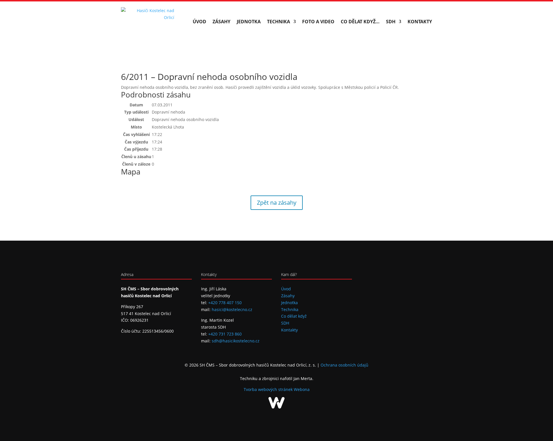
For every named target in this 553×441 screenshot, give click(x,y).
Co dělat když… (360, 21)
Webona (302, 389)
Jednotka (249, 21)
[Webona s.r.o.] (276, 407)
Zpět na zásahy (276, 202)
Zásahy (221, 21)
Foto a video (318, 21)
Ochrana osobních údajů (344, 365)
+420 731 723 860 (225, 334)
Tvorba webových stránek (269, 389)
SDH (390, 21)
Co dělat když (294, 316)
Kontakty (420, 21)
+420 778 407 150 (225, 302)
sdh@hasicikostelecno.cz (236, 341)
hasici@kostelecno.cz (232, 309)
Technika (278, 21)
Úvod (199, 21)
